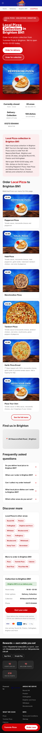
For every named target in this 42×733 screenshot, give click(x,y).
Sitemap (25, 719)
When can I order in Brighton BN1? (19, 475)
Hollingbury (19, 535)
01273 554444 (11, 123)
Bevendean (23, 545)
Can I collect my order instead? (18, 482)
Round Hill (10, 521)
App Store (7, 656)
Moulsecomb (11, 541)
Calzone (31, 562)
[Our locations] (3, 3)
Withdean (10, 531)
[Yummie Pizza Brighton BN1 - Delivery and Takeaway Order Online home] (21, 3)
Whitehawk (24, 541)
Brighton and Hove (26, 526)
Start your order (21, 610)
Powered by (6, 688)
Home (5, 9)
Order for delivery (12, 50)
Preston (21, 521)
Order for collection (13, 57)
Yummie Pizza (19, 562)
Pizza (9, 562)
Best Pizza (10, 566)
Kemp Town (11, 545)
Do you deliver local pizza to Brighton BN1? (16, 466)
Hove (9, 535)
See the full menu (21, 417)
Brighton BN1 (23, 9)
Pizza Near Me (23, 566)
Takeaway (12, 9)
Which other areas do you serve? (18, 499)
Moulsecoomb (23, 531)
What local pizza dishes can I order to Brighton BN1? (19, 490)
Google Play (19, 656)
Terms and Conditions (30, 716)
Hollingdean (11, 526)
